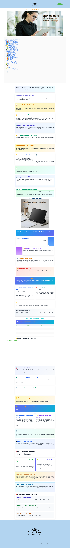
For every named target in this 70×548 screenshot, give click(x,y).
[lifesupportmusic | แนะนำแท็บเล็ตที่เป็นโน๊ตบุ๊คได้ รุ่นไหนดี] (35, 4)
